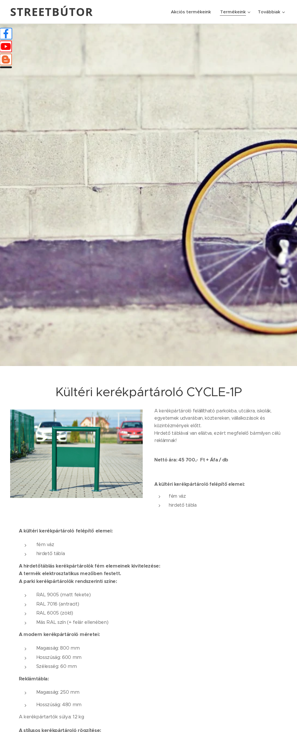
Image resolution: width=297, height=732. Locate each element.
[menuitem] (192, 12)
